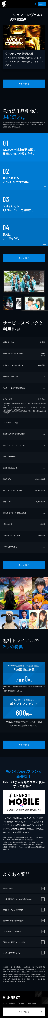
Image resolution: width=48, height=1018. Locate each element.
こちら (41, 411)
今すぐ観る (24, 83)
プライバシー (21, 1003)
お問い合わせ (32, 1003)
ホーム (5, 1003)
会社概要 (12, 1003)
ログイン (42, 4)
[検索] (35, 4)
